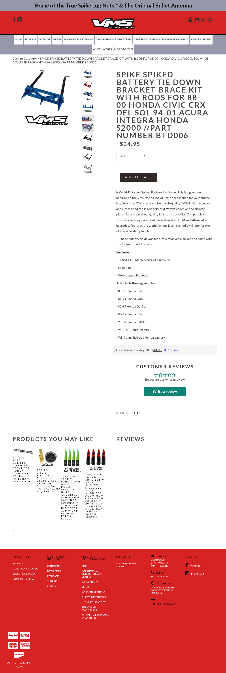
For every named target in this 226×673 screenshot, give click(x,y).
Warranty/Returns (93, 592)
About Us (18, 563)
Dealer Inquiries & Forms (127, 565)
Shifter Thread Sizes (94, 597)
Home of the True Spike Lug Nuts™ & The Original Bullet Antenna (113, 5)
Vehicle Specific (201, 39)
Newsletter (54, 571)
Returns (52, 586)
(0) (202, 19)
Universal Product (175, 39)
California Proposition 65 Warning (95, 616)
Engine (57, 39)
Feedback (53, 576)
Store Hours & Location (26, 568)
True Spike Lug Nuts (147, 39)
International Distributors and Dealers (92, 574)
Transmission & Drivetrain (114, 39)
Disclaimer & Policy (24, 573)
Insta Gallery (90, 581)
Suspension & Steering (78, 39)
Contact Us (53, 566)
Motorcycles (123, 49)
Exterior (44, 39)
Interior (30, 39)
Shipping (52, 581)
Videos (85, 587)
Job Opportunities (23, 578)
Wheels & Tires (102, 49)
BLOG (84, 566)
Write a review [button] (165, 391)
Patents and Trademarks (89, 608)
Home (18, 39)
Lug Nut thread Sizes (94, 602)
